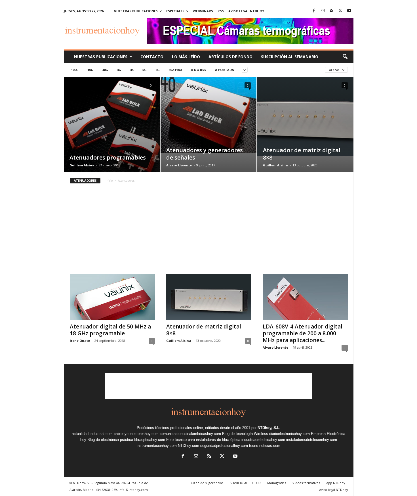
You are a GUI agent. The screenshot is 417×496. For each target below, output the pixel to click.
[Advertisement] (208, 231)
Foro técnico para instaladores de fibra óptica (203, 440)
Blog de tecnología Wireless (245, 434)
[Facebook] (314, 11)
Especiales (175, 11)
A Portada (224, 70)
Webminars (203, 11)
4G (119, 70)
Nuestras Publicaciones (100, 56)
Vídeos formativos (306, 483)
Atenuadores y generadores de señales (204, 153)
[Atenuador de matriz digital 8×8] (305, 116)
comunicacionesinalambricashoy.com (190, 434)
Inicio (109, 181)
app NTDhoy (336, 483)
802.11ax (175, 70)
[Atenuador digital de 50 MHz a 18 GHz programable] (112, 297)
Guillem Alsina (82, 165)
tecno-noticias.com (264, 445)
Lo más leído (186, 56)
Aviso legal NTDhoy (246, 11)
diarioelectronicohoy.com (289, 434)
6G (157, 70)
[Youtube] (349, 11)
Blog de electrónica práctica (110, 440)
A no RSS (198, 70)
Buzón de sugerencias (206, 483)
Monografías (276, 483)
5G (144, 70)
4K (132, 70)
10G (90, 70)
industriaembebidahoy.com (263, 440)
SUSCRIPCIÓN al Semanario (289, 56)
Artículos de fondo (230, 56)
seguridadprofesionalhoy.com (224, 445)
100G (75, 70)
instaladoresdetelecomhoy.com (311, 440)
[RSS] (331, 11)
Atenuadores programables (108, 157)
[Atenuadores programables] (112, 127)
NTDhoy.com (188, 445)
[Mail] (322, 11)
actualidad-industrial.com (92, 434)
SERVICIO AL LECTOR (245, 483)
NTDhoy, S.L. (269, 428)
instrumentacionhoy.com (157, 445)
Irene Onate (80, 340)
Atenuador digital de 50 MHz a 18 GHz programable (110, 330)
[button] (345, 57)
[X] (340, 11)
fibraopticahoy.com (149, 440)
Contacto (151, 56)
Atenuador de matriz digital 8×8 (301, 153)
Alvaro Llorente (179, 165)
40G (105, 70)
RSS (221, 11)
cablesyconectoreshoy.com (136, 434)
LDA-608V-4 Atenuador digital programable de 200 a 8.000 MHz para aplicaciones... (302, 333)
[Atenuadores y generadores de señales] (208, 115)
